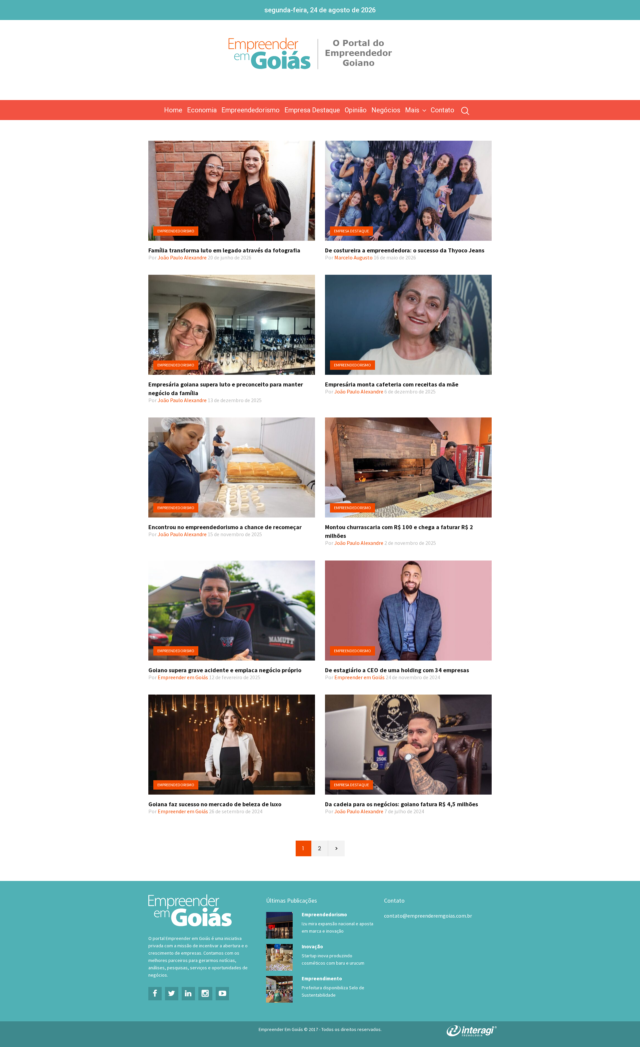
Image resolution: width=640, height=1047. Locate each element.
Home (173, 110)
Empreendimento (322, 978)
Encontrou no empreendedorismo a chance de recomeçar (225, 527)
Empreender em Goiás (183, 677)
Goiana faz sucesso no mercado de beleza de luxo (214, 804)
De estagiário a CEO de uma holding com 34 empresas (397, 670)
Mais (412, 110)
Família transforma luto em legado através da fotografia (224, 250)
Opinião (356, 110)
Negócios (385, 110)
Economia (202, 110)
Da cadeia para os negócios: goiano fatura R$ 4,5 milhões (401, 804)
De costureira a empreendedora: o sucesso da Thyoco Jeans (404, 250)
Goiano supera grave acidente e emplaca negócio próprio (224, 670)
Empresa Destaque (312, 110)
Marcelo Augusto (353, 257)
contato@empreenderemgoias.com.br (428, 915)
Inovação (312, 946)
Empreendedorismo (250, 110)
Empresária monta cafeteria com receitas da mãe (391, 384)
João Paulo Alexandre (182, 257)
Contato (442, 110)
